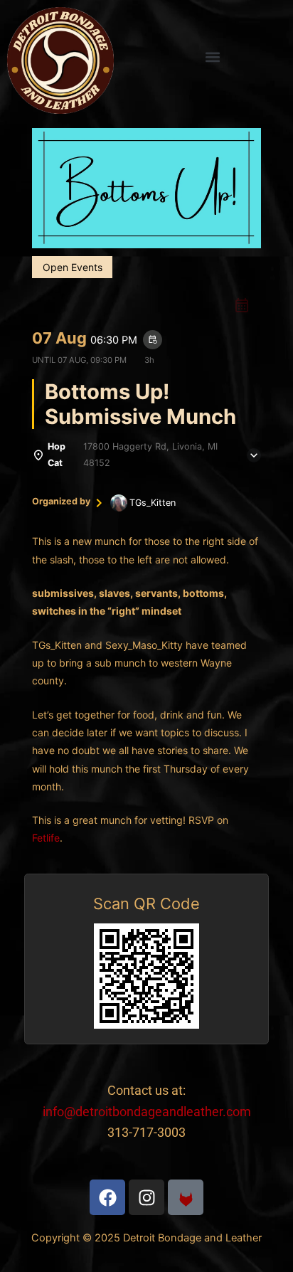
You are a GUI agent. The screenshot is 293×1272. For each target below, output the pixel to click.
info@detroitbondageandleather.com (147, 1111)
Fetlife (46, 838)
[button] (212, 57)
